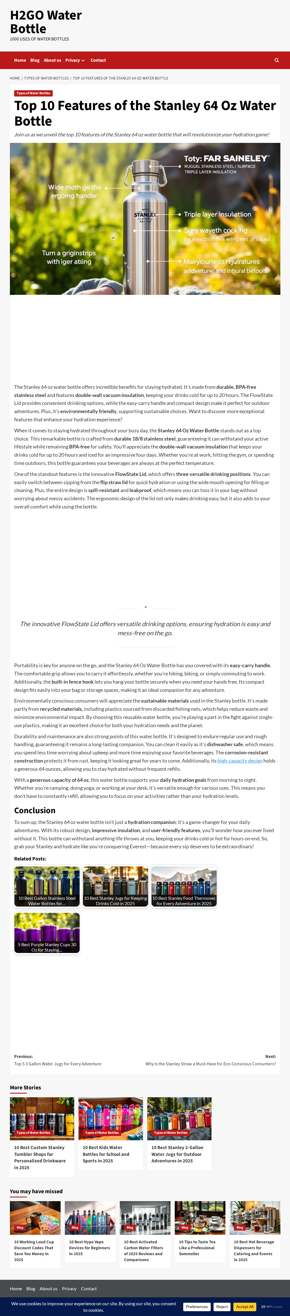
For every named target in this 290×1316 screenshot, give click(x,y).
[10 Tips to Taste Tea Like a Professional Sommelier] (200, 1218)
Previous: (57, 1060)
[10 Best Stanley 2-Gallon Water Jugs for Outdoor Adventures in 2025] (179, 1118)
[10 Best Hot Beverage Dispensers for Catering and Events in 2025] (255, 1218)
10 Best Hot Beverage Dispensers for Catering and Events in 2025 (254, 1251)
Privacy (72, 60)
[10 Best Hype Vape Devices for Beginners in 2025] (90, 1218)
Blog (35, 60)
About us (52, 60)
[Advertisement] (145, 341)
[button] (276, 60)
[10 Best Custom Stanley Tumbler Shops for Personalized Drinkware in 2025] (42, 1118)
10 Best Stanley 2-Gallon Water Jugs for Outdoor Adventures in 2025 (177, 1154)
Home (20, 60)
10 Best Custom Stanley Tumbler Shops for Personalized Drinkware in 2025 (40, 1157)
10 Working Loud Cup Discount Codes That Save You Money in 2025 (34, 1251)
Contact (98, 60)
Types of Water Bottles (33, 93)
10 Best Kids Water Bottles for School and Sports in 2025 (106, 1154)
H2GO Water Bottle (46, 22)
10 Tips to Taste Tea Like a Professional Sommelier (197, 1248)
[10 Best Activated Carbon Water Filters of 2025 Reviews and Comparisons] (145, 1218)
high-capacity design (240, 760)
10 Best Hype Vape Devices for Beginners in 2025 (89, 1248)
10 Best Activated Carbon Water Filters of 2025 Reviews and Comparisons (143, 1251)
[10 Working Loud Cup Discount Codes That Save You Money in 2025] (35, 1218)
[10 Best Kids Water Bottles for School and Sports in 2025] (110, 1118)
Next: (211, 1060)
